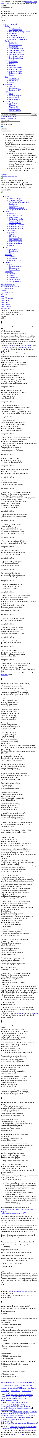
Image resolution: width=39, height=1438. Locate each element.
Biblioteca (12, 65)
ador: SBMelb (6, 304)
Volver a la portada (11, 24)
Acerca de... (9, 101)
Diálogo (7, 92)
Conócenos (13, 103)
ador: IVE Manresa (7, 298)
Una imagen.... (14, 88)
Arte (6, 77)
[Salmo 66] (22, 347)
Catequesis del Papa (15, 67)
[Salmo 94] (12, 345)
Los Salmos (13, 33)
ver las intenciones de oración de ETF (13, 1213)
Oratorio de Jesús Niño (16, 50)
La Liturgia (13, 43)
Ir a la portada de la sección (10, 286)
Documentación (10, 60)
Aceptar (4, 5)
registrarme (4, 174)
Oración (7, 41)
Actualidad (8, 84)
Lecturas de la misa (15, 45)
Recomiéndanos (14, 99)
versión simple (6, 308)
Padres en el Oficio (15, 73)
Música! (11, 82)
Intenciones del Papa (16, 58)
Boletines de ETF (15, 90)
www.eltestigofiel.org (29, 1430)
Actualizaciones (14, 109)
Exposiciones (13, 80)
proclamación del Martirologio (20, 1291)
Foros (11, 94)
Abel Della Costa (18, 1434)
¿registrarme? (12, 118)
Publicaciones (13, 62)
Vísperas (4, 294)
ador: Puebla (5, 300)
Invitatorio (4, 675)
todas (2, 296)
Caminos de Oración (16, 48)
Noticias (12, 86)
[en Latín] (35, 1013)
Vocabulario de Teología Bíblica (19, 32)
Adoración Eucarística (16, 54)
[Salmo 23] (7, 347)
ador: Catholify (6, 306)
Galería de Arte (14, 79)
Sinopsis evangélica (15, 30)
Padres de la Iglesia (15, 71)
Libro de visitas (14, 97)
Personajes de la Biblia (16, 37)
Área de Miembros (15, 111)
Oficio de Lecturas (7, 288)
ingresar (3, 118)
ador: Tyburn (5, 302)
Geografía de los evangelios (18, 39)
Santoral (12, 64)
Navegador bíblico (15, 28)
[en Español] (20, 1013)
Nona (11, 292)
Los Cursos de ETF (15, 69)
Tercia (3, 292)
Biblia (7, 26)
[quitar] (29, 347)
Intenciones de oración (16, 56)
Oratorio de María (15, 52)
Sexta (7, 292)
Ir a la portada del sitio (8, 285)
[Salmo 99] (27, 345)
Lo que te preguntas (15, 96)
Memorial (12, 105)
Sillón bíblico (13, 35)
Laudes (3, 290)
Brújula (11, 75)
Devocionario (13, 47)
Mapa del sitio (13, 107)
